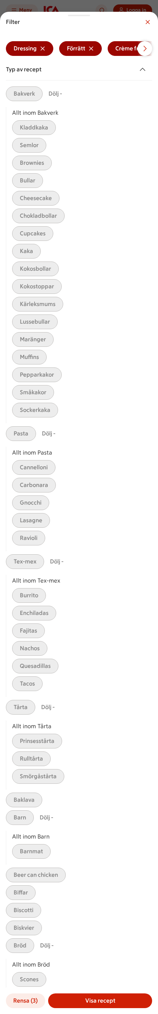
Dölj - (55, 93)
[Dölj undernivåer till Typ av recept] (144, 69)
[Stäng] (147, 22)
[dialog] (79, 513)
